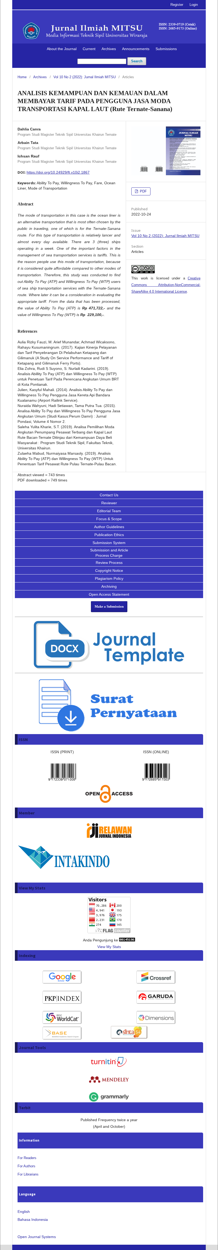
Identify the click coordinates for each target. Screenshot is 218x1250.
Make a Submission (109, 606)
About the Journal (62, 49)
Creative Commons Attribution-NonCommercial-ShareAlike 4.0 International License (165, 284)
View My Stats (109, 947)
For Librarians (28, 1174)
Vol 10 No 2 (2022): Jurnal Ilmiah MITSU (84, 77)
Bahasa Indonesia (33, 1219)
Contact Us (109, 495)
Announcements (135, 49)
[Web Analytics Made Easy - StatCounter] (127, 940)
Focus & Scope (109, 519)
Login (194, 5)
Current (89, 49)
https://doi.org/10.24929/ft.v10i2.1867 (58, 172)
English (24, 1211)
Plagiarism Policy (109, 578)
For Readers (27, 1158)
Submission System (109, 543)
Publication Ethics (109, 535)
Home (22, 77)
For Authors (26, 1166)
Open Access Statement (109, 594)
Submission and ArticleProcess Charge (109, 553)
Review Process (109, 562)
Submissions (166, 49)
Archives (109, 49)
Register (176, 5)
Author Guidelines (109, 527)
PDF (143, 191)
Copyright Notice (109, 570)
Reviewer (109, 503)
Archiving (109, 586)
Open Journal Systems (37, 1237)
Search (136, 61)
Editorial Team (109, 511)
